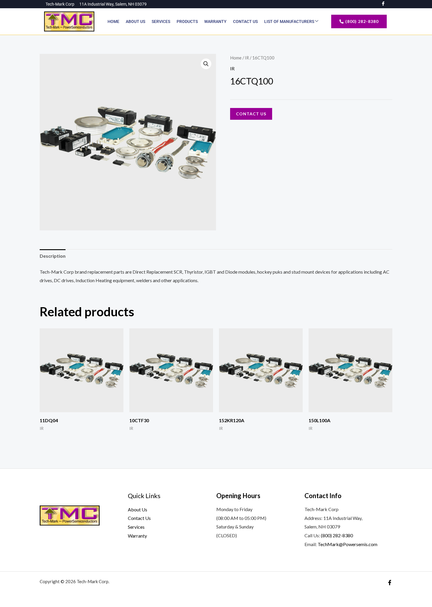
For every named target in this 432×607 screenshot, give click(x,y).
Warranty (215, 21)
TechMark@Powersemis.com (347, 544)
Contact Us (245, 21)
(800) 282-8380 (337, 535)
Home (113, 21)
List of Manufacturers (289, 21)
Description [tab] (53, 256)
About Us (135, 21)
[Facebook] (389, 582)
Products (187, 21)
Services (161, 21)
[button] (206, 64)
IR (247, 57)
